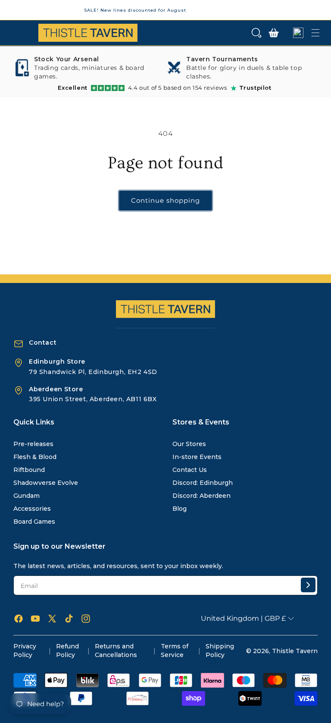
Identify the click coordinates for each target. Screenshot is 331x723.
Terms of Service (174, 650)
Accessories (32, 508)
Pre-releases (33, 444)
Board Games (34, 521)
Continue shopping (165, 200)
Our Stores (189, 444)
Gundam (26, 496)
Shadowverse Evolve (45, 483)
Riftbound (29, 470)
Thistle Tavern (295, 651)
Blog (179, 508)
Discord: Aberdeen (201, 496)
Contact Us (189, 470)
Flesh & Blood (34, 457)
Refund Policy (67, 650)
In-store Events (197, 457)
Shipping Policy (220, 650)
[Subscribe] (308, 585)
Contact (42, 342)
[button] (256, 33)
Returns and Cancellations (116, 650)
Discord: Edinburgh (202, 483)
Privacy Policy (24, 650)
